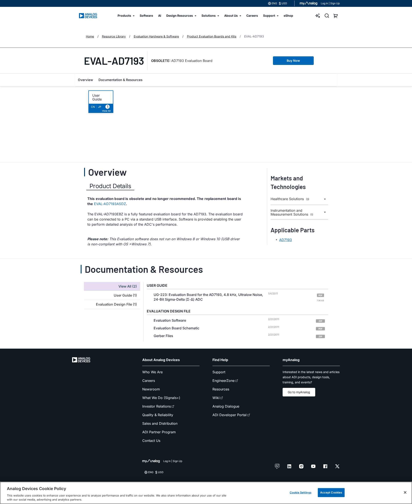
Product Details (110, 186)
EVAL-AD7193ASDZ (110, 204)
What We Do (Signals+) (161, 398)
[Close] (405, 492)
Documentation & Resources (120, 80)
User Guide (97, 97)
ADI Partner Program (159, 432)
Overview (85, 80)
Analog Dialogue (225, 406)
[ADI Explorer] (317, 15)
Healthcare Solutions (290, 199)
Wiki (216, 398)
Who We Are (152, 372)
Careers (148, 380)
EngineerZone (223, 380)
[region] (206, 493)
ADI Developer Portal (229, 415)
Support (218, 372)
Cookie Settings (300, 492)
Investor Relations (156, 406)
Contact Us (151, 440)
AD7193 (285, 240)
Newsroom (151, 389)
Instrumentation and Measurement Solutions (292, 212)
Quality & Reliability (157, 415)
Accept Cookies (331, 492)
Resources (220, 389)
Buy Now (293, 60)
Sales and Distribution (159, 423)
